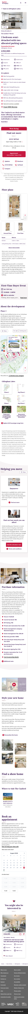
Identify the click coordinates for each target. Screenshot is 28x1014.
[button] (25, 215)
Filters (5, 331)
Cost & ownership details (11, 657)
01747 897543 (14, 139)
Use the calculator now (14, 545)
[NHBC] (10, 1004)
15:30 (5, 891)
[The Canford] (14, 685)
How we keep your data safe (10, 846)
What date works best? (8, 849)
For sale (16, 331)
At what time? (5, 874)
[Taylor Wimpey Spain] (3, 1004)
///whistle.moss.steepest (16, 375)
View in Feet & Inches (14, 247)
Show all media (6, 31)
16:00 (14, 891)
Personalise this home (11, 735)
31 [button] (4, 870)
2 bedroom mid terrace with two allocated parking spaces (14, 940)
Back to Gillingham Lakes (11, 9)
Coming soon (23, 331)
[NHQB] (17, 1004)
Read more (23, 297)
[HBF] (24, 1004)
